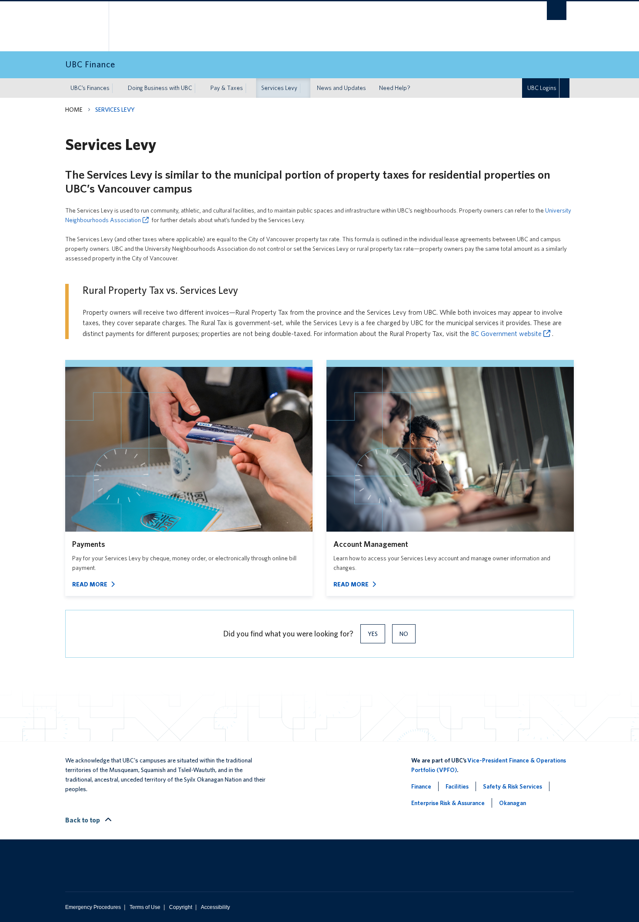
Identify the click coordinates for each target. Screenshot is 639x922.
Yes (373, 633)
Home (74, 109)
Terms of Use (145, 907)
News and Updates (341, 87)
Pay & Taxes (226, 87)
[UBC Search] (556, 10)
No (403, 633)
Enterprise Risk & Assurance (448, 802)
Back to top (83, 820)
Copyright (180, 907)
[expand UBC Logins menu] (564, 88)
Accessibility (215, 907)
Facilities (457, 786)
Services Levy (279, 87)
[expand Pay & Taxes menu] (251, 88)
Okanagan (512, 802)
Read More (89, 584)
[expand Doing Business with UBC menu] (200, 88)
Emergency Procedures (93, 907)
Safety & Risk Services (512, 786)
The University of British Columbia (84, 26)
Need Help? (394, 87)
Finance (421, 786)
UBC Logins (541, 87)
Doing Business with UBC (160, 87)
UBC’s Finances (90, 87)
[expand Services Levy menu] (305, 88)
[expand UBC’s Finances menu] (117, 88)
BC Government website (506, 334)
